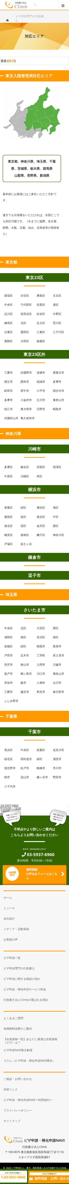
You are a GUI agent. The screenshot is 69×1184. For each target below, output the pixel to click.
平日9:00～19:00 (10, 807)
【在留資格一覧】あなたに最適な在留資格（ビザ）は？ (30, 1040)
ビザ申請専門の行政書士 (19, 968)
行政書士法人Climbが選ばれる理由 (26, 1000)
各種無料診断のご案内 (18, 1029)
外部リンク (11, 1089)
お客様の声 (11, 939)
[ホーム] (9, 20)
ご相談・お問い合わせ (18, 1079)
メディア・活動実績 (16, 929)
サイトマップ (12, 1121)
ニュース (9, 908)
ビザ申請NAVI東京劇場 (18, 1050)
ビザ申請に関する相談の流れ (22, 979)
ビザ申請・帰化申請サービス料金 (25, 989)
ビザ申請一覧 (12, 958)
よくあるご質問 (13, 1018)
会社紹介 (9, 918)
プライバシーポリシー (18, 1110)
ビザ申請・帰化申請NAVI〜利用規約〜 (28, 1100)
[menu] (63, 5)
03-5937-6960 (14, 1177)
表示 (11, 61)
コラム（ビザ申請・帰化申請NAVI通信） (29, 1061)
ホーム (8, 897)
